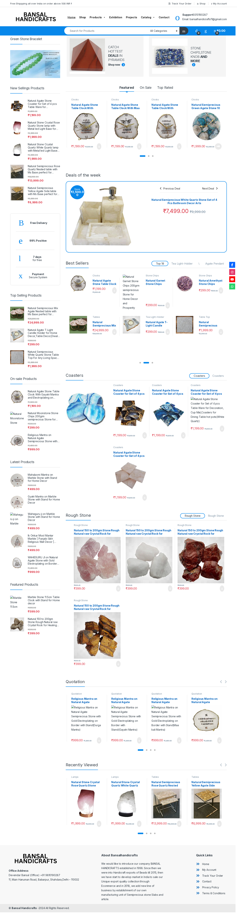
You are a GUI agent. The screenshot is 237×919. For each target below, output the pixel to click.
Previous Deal (171, 188)
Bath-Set (203, 275)
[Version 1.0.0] (139, 203)
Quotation (79, 693)
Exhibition (115, 17)
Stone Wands (153, 302)
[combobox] (106, 31)
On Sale (145, 87)
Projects (131, 17)
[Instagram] (232, 272)
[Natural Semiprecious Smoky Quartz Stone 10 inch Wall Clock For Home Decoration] (79, 283)
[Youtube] (232, 279)
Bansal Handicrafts (24, 908)
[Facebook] (232, 265)
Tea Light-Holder (182, 263)
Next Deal (208, 188)
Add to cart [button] (98, 146)
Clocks (75, 99)
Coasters (151, 275)
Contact (164, 17)
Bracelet (97, 302)
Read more (178, 146)
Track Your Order (181, 3)
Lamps (75, 777)
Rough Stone (216, 515)
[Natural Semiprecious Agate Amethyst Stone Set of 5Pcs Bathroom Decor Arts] (186, 283)
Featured (126, 87)
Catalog (146, 17)
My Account (220, 3)
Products (96, 17)
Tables (155, 777)
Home (71, 17)
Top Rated (165, 87)
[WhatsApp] (232, 287)
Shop (202, 3)
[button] (142, 156)
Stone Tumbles (207, 302)
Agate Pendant (214, 263)
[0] (196, 31)
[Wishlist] (206, 31)
